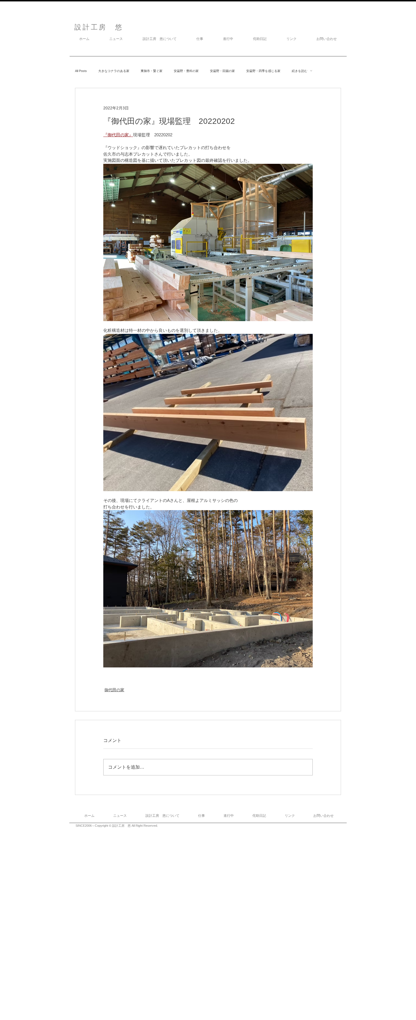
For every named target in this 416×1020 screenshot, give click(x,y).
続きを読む (299, 71)
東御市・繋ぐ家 (151, 71)
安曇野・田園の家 (222, 71)
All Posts (81, 71)
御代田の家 (114, 690)
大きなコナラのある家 (113, 71)
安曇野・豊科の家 (186, 71)
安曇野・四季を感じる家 (263, 71)
